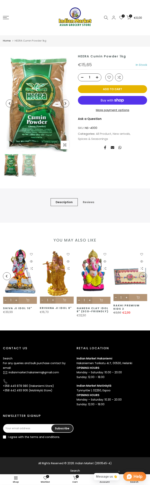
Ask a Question (90, 119)
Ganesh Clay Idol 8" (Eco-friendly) (92, 309)
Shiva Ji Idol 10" (17, 308)
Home (7, 41)
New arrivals (121, 134)
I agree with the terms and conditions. (34, 437)
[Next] (65, 103)
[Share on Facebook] (105, 147)
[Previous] (10, 103)
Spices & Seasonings (93, 139)
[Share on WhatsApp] (120, 147)
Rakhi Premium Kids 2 (126, 307)
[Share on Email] (112, 147)
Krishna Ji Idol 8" (56, 308)
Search (7, 358)
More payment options (112, 110)
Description (64, 202)
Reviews (88, 202)
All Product (103, 134)
